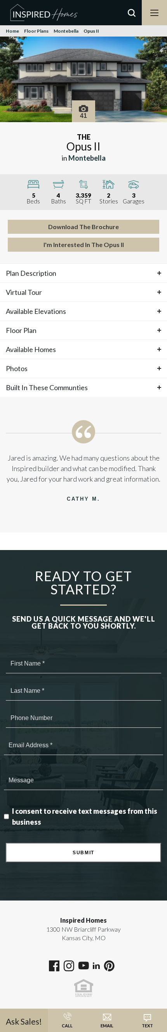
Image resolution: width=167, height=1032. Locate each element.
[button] (131, 22)
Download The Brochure (83, 226)
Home (12, 31)
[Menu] (154, 12)
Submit (83, 852)
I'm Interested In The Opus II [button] (83, 244)
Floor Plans (36, 31)
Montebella (66, 31)
